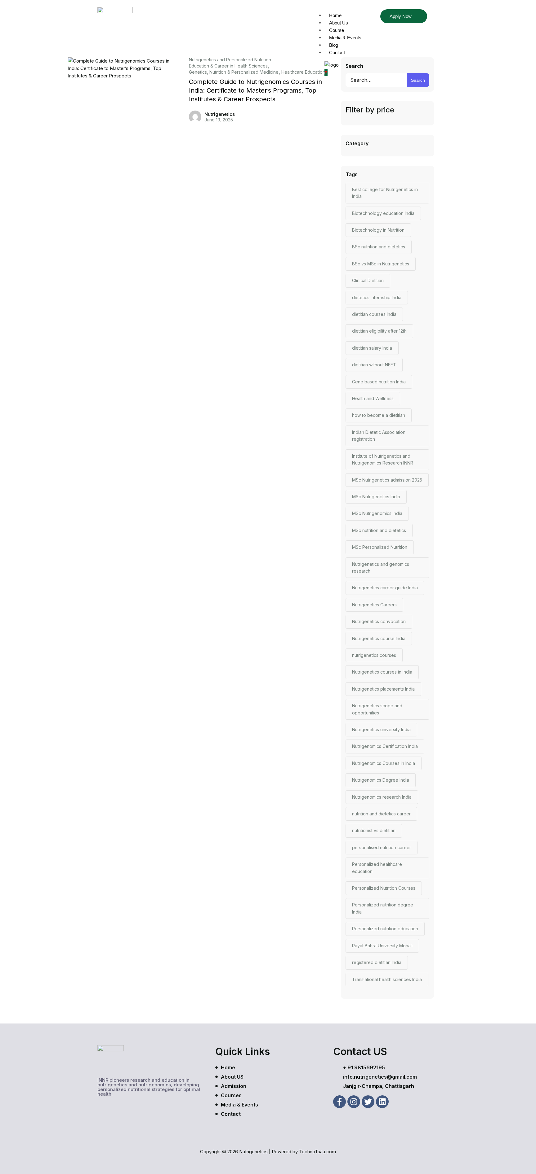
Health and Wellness (373, 398)
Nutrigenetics (219, 114)
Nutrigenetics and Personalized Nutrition (230, 60)
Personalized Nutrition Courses (383, 888)
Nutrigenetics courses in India (382, 671)
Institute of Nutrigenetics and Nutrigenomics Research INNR (382, 459)
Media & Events (345, 37)
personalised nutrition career (381, 847)
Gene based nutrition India (379, 381)
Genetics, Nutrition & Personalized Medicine (234, 72)
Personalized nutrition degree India (382, 908)
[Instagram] (353, 1101)
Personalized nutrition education (385, 928)
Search (354, 66)
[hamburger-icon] (364, 15)
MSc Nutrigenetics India (376, 496)
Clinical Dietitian (368, 280)
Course (336, 30)
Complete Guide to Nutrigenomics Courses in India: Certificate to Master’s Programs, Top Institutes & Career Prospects (255, 90)
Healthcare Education (303, 72)
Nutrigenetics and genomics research (380, 567)
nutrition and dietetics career (381, 813)
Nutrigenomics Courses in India (383, 763)
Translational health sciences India (387, 979)
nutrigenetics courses (374, 655)
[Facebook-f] (339, 1101)
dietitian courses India (374, 314)
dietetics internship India (376, 297)
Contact (337, 52)
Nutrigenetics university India (381, 729)
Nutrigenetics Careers (374, 604)
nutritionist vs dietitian (373, 830)
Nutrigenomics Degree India (380, 780)
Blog (333, 45)
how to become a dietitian (378, 415)
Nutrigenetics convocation (379, 621)
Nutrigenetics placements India (383, 689)
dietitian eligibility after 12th (379, 331)
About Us (338, 22)
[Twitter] (368, 1101)
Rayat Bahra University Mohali (382, 945)
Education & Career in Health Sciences (228, 66)
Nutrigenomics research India (382, 797)
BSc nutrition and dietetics (378, 246)
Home (335, 15)
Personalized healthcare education (377, 868)
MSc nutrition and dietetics (379, 530)
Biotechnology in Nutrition (378, 230)
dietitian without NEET (374, 364)
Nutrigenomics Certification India (385, 746)
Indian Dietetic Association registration (378, 436)
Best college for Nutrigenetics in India (385, 193)
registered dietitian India (376, 962)
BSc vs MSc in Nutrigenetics (380, 263)
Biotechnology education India (383, 213)
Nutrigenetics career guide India (385, 587)
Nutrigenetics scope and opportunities (377, 709)
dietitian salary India (372, 348)
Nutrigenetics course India (378, 638)
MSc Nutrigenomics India (377, 513)
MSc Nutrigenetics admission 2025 (387, 479)
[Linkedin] (382, 1101)
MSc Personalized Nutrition (379, 547)
